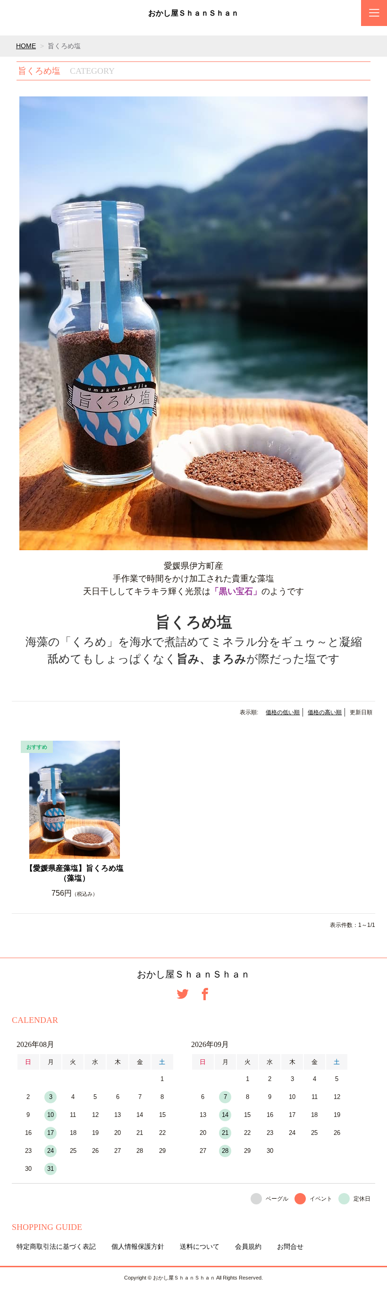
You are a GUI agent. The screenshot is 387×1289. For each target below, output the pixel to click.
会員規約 (248, 1246)
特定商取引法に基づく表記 (56, 1246)
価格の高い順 (325, 712)
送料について (199, 1246)
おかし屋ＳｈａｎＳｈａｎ (193, 13)
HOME (26, 46)
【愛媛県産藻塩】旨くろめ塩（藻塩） (74, 873)
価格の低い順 (283, 712)
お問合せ (290, 1246)
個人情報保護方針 (137, 1246)
